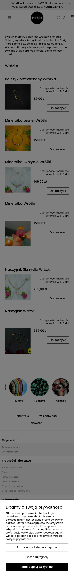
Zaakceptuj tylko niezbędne (37, 547)
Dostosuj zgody (37, 557)
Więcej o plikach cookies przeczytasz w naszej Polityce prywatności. (34, 537)
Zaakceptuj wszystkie (37, 567)
